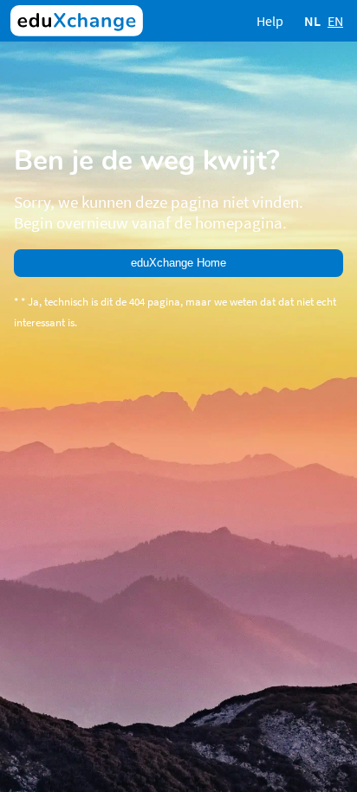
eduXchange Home (178, 262)
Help (269, 20)
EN (335, 20)
